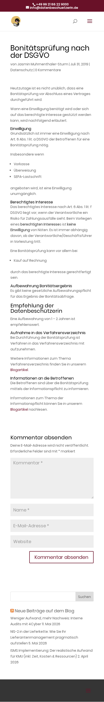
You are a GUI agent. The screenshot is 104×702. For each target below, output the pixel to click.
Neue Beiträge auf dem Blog (44, 611)
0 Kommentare (48, 70)
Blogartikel (19, 369)
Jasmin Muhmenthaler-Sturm (42, 64)
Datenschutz (21, 70)
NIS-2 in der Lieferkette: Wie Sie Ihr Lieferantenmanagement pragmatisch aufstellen (44, 637)
